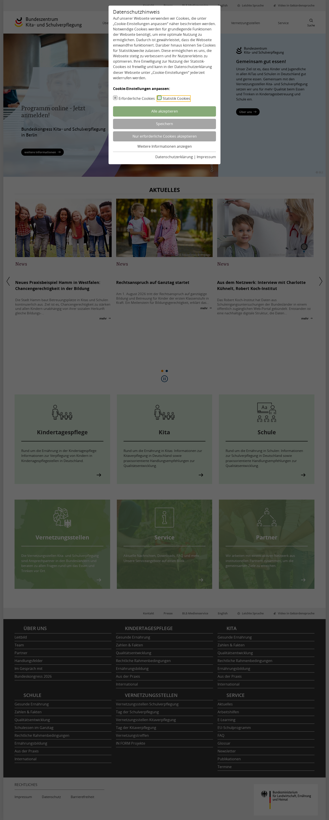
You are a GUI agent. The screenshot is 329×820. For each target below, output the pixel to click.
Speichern (164, 123)
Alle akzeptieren (164, 111)
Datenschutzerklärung (193, 66)
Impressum (206, 156)
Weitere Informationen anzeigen (164, 146)
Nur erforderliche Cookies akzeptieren (164, 136)
